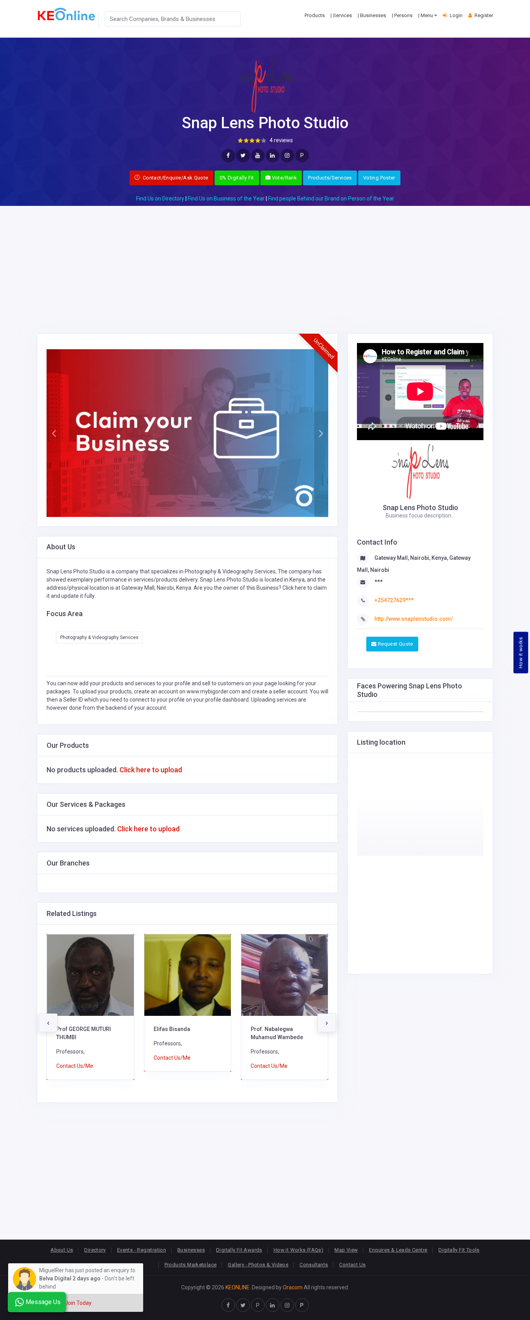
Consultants (314, 1265)
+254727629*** (394, 600)
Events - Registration (141, 1250)
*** (378, 582)
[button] (54, 433)
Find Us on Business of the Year (226, 198)
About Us (61, 1250)
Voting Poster (379, 178)
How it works (521, 653)
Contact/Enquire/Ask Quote (174, 178)
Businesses (191, 1250)
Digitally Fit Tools (458, 1250)
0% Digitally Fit (237, 178)
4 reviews (281, 140)
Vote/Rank (283, 178)
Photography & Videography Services (99, 637)
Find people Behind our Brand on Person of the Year (331, 198)
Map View (346, 1250)
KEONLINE (237, 1287)
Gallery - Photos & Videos (258, 1265)
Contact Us (352, 1265)
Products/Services (330, 178)
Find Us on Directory (160, 198)
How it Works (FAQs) (298, 1250)
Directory (95, 1250)
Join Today (78, 1303)
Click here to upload (151, 770)
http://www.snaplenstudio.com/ (413, 619)
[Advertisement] (265, 260)
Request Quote (394, 644)
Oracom (293, 1287)
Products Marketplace (191, 1265)
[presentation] (48, 1023)
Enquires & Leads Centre (398, 1250)
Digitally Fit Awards (239, 1250)
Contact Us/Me (75, 1058)
